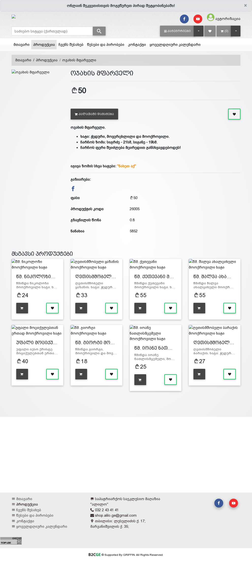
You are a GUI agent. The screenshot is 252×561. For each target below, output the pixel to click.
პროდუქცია (45, 44)
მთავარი (22, 44)
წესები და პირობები (105, 44)
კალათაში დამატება (96, 114)
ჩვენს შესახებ (71, 44)
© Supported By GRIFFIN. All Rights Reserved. (132, 555)
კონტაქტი (137, 44)
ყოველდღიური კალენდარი (175, 44)
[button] (177, 31)
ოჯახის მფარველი (79, 60)
